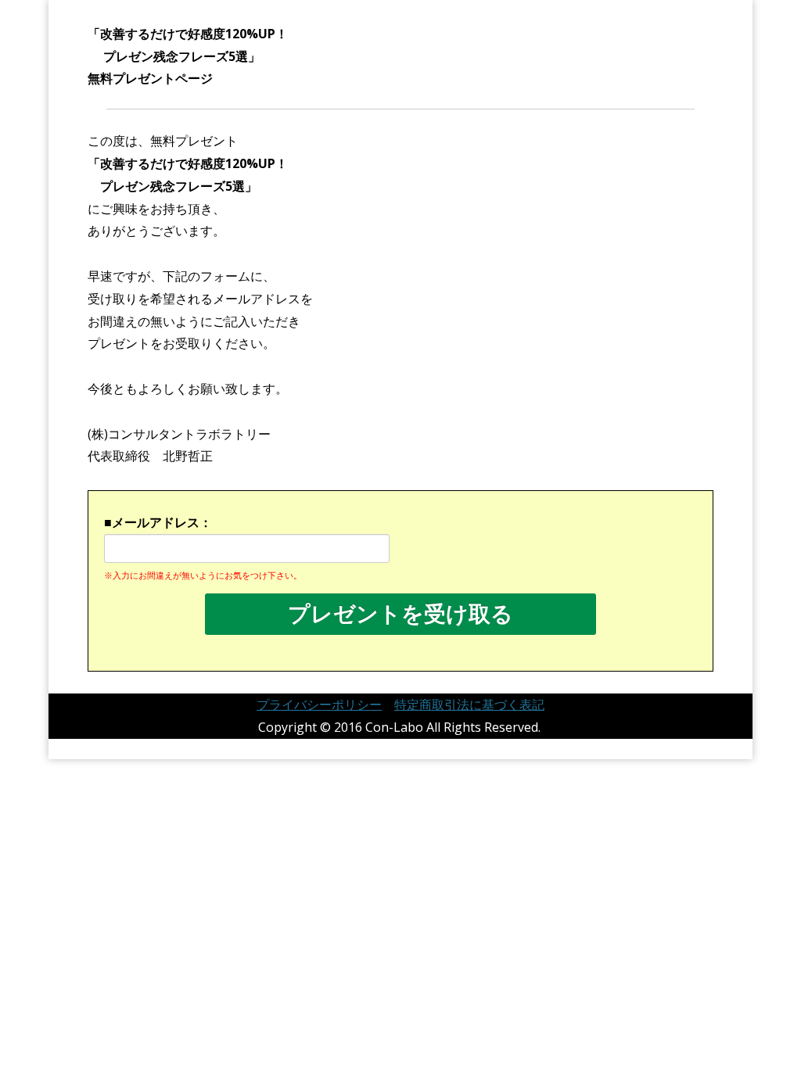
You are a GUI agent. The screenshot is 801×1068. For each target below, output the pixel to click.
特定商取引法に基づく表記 (469, 704)
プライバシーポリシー (319, 704)
